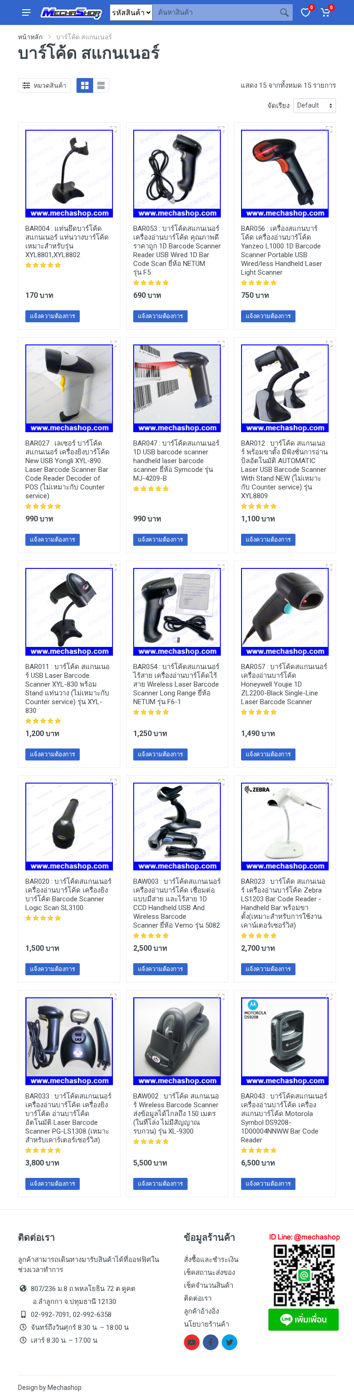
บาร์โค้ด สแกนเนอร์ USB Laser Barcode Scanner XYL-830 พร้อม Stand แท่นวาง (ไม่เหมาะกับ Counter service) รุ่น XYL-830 (67, 689)
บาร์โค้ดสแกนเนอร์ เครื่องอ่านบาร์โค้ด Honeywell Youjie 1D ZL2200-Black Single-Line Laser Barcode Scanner (284, 684)
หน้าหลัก (30, 37)
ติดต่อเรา (198, 1298)
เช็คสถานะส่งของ (209, 1272)
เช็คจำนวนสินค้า (208, 1285)
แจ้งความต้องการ (52, 316)
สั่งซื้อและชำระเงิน (211, 1259)
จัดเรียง (278, 106)
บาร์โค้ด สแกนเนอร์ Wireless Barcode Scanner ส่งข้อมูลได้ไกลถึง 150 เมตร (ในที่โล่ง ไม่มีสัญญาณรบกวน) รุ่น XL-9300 (176, 1113)
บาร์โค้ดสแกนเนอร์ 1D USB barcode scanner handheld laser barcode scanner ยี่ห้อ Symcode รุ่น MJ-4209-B (176, 461)
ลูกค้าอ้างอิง (201, 1311)
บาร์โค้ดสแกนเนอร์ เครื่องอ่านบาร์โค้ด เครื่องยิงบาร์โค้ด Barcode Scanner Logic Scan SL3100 (68, 894)
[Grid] (85, 85)
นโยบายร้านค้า (206, 1324)
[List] (101, 85)
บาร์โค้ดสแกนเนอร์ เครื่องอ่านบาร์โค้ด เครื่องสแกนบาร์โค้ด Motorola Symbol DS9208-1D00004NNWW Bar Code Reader (284, 1118)
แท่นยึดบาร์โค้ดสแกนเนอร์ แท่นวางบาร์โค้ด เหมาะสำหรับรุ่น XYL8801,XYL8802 (67, 241)
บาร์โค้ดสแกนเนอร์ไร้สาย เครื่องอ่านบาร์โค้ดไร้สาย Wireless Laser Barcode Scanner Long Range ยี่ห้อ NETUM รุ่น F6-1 (176, 684)
